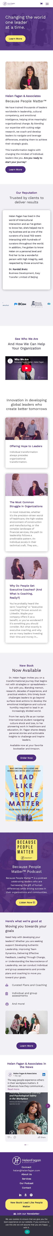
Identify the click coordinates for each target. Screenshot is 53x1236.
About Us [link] (26, 1174)
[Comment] (14, 1137)
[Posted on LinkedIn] (44, 1074)
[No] (49, 1225)
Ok (27, 1232)
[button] (47, 4)
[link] (9, 4)
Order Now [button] (26, 758)
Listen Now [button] (25, 902)
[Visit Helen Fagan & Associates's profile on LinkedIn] (10, 1074)
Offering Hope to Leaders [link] (26, 446)
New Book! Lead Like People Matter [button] (26, 1204)
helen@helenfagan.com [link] (26, 1170)
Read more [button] (13, 1089)
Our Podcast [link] (26, 1183)
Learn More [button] (15, 38)
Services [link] (26, 1178)
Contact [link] (26, 1187)
